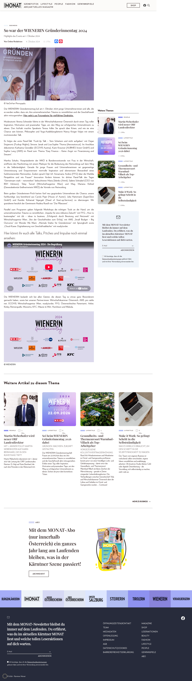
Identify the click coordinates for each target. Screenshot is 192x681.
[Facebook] (56, 42)
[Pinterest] (61, 42)
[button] (5, 676)
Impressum (108, 640)
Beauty (145, 636)
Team (106, 628)
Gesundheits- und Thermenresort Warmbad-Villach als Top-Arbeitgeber (128, 171)
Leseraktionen (150, 632)
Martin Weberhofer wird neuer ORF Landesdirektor (128, 124)
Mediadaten (109, 632)
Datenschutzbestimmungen (112, 259)
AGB (105, 644)
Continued (103, 485)
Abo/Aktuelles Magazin (38, 7)
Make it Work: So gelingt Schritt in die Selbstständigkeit (127, 196)
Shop (133, 6)
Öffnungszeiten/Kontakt (117, 624)
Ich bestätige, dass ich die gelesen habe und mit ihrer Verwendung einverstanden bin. (118, 259)
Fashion (70, 4)
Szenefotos (31, 4)
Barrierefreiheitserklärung (118, 652)
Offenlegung (110, 636)
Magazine (147, 624)
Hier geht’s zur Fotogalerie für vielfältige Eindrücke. (48, 115)
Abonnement (39, 574)
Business (13, 25)
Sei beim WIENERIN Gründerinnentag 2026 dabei (127, 146)
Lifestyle (46, 4)
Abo (144, 657)
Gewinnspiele (85, 4)
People (59, 4)
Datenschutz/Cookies (115, 648)
